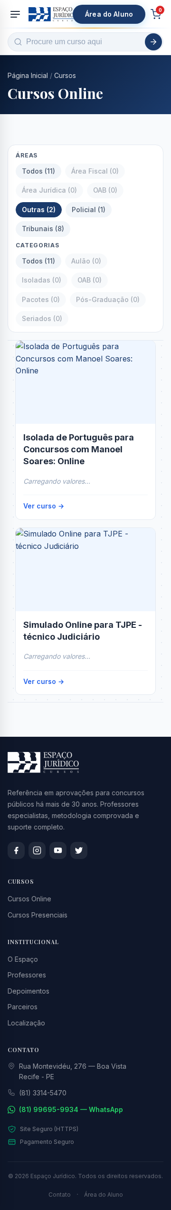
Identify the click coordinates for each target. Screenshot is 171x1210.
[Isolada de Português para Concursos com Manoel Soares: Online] (85, 382)
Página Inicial (28, 75)
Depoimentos (28, 991)
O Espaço (23, 959)
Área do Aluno (109, 14)
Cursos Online (29, 899)
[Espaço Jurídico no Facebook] (16, 850)
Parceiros (23, 1007)
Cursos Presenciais (37, 915)
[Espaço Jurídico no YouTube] (57, 850)
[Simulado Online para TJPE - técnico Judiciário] (85, 569)
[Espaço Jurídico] (52, 14)
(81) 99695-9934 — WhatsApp (71, 1109)
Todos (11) (38, 171)
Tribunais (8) (43, 228)
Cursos (65, 75)
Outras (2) (39, 209)
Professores (27, 975)
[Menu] (15, 14)
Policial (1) (88, 209)
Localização (26, 1023)
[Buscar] (153, 41)
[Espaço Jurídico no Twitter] (78, 850)
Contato (59, 1194)
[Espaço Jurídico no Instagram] (37, 850)
